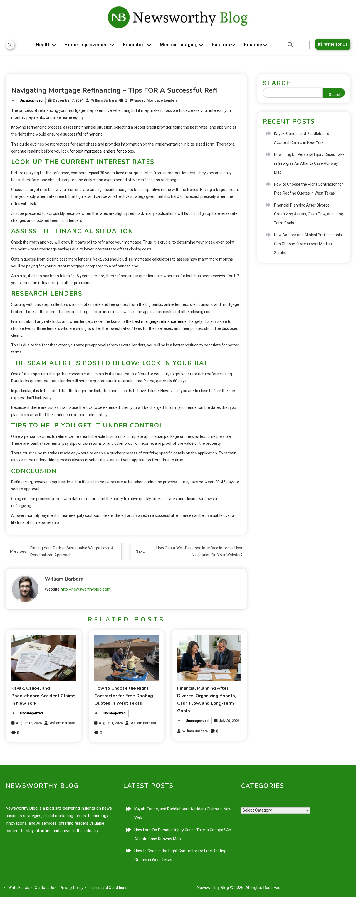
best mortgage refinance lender (160, 321)
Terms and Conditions (108, 887)
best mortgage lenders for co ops (105, 151)
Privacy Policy (71, 887)
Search (277, 83)
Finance (253, 44)
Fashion (221, 44)
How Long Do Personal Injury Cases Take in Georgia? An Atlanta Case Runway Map (309, 163)
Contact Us (44, 887)
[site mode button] (10, 44)
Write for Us (336, 44)
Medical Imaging (179, 44)
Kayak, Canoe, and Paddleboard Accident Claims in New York (43, 695)
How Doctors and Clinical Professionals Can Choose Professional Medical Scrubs (308, 244)
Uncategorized (31, 100)
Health (43, 44)
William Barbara (104, 100)
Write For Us (18, 887)
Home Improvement (87, 44)
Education (134, 44)
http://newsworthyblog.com (86, 589)
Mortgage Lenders (162, 100)
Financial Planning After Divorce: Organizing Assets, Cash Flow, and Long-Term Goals (309, 214)
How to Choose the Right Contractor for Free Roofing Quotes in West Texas (123, 695)
